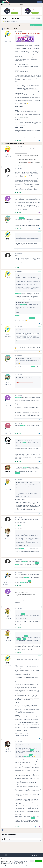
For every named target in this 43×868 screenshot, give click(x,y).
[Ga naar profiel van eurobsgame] (8, 744)
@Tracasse (37, 563)
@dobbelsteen (21, 218)
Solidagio (8, 535)
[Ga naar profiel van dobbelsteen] (8, 198)
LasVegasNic (7, 153)
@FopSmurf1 (18, 397)
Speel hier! (14, 12)
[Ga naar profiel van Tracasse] (8, 425)
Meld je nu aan (25, 835)
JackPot (29, 235)
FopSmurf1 (8, 21)
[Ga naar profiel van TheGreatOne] (8, 574)
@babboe (17, 315)
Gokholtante (7, 471)
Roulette (17, 21)
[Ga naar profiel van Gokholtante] (8, 467)
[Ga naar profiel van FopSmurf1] (3, 21)
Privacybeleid (11, 861)
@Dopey (17, 564)
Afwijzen (31, 861)
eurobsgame (7, 748)
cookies (20, 861)
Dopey (8, 485)
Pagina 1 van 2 (15, 28)
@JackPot (32, 366)
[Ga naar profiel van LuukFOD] (8, 439)
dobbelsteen (7, 202)
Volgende (7, 28)
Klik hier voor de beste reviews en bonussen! (14, 143)
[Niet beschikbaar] (24, 35)
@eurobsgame (22, 582)
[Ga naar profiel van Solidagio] (8, 531)
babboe (7, 222)
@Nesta (29, 581)
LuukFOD (8, 443)
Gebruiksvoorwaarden (5, 861)
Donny (7, 595)
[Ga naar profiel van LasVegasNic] (8, 149)
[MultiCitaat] (16, 140)
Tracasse (7, 429)
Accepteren (39, 861)
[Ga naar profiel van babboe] (8, 218)
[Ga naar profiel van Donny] (8, 591)
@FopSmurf (18, 472)
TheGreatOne (7, 578)
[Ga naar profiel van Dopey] (8, 481)
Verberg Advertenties (4, 6)
